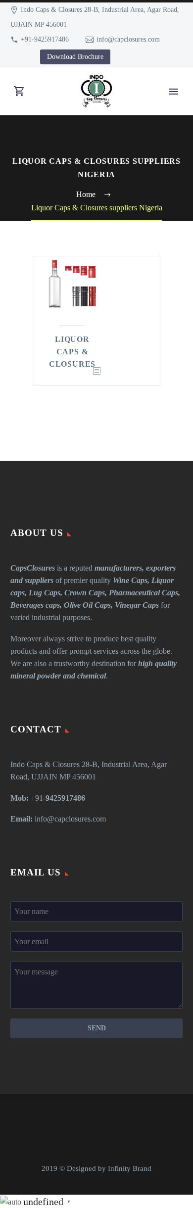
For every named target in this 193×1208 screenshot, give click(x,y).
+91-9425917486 (45, 39)
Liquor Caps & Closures (72, 351)
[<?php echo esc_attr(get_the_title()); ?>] (96, 371)
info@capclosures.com (128, 39)
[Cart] (19, 91)
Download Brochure (75, 56)
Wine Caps (130, 580)
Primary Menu (174, 91)
